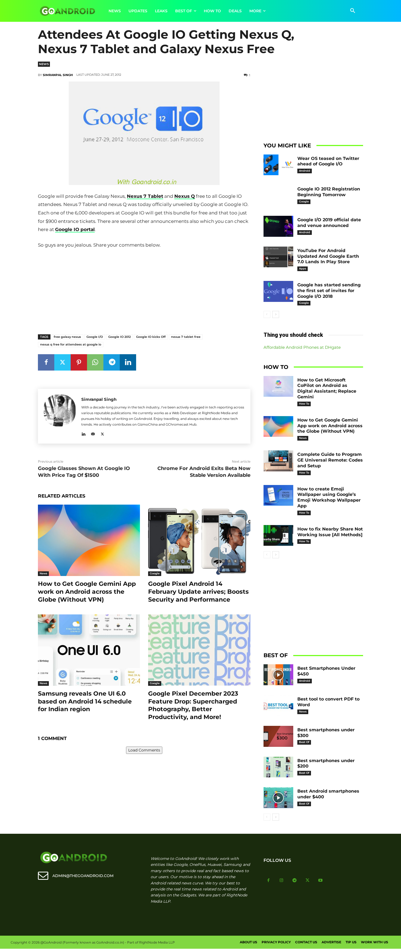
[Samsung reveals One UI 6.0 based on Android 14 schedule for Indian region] (89, 650)
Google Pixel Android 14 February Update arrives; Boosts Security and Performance (198, 591)
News (44, 64)
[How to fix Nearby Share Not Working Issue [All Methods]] (279, 535)
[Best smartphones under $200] (279, 767)
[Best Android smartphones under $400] (279, 797)
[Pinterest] (79, 362)
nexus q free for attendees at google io (70, 344)
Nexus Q (184, 196)
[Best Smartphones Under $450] (279, 674)
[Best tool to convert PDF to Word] (279, 705)
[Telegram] (111, 362)
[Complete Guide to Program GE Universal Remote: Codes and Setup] (279, 460)
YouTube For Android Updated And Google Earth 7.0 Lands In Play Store (328, 256)
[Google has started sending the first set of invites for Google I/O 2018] (279, 291)
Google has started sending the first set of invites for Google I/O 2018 (329, 290)
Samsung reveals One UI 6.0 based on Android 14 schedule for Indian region (85, 701)
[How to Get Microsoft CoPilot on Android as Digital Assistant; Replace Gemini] (279, 386)
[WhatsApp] (95, 362)
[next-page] (275, 314)
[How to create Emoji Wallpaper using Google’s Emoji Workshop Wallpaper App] (279, 495)
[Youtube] (320, 880)
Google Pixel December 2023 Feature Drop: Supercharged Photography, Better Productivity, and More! (193, 705)
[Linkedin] (128, 362)
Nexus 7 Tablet (145, 196)
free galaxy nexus (67, 337)
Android (304, 170)
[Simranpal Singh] (60, 416)
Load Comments (144, 750)
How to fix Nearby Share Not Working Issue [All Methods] (330, 531)
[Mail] (93, 433)
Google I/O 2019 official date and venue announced (329, 222)
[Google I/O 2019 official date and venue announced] (279, 226)
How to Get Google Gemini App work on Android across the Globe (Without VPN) (87, 591)
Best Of (304, 742)
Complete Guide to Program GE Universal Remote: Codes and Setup (330, 460)
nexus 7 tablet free (185, 337)
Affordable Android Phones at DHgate (302, 347)
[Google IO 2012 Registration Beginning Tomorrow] (279, 195)
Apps (302, 268)
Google (155, 573)
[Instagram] (281, 880)
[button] (352, 11)
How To (304, 403)
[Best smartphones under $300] (279, 736)
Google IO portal (75, 229)
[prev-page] (267, 314)
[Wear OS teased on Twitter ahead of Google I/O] (279, 164)
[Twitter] (62, 362)
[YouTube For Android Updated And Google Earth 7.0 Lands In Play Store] (279, 257)
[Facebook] (46, 362)
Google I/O (94, 337)
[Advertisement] (144, 290)
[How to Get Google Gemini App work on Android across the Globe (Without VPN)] (89, 540)
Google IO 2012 (119, 337)
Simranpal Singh (58, 75)
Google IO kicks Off (151, 337)
